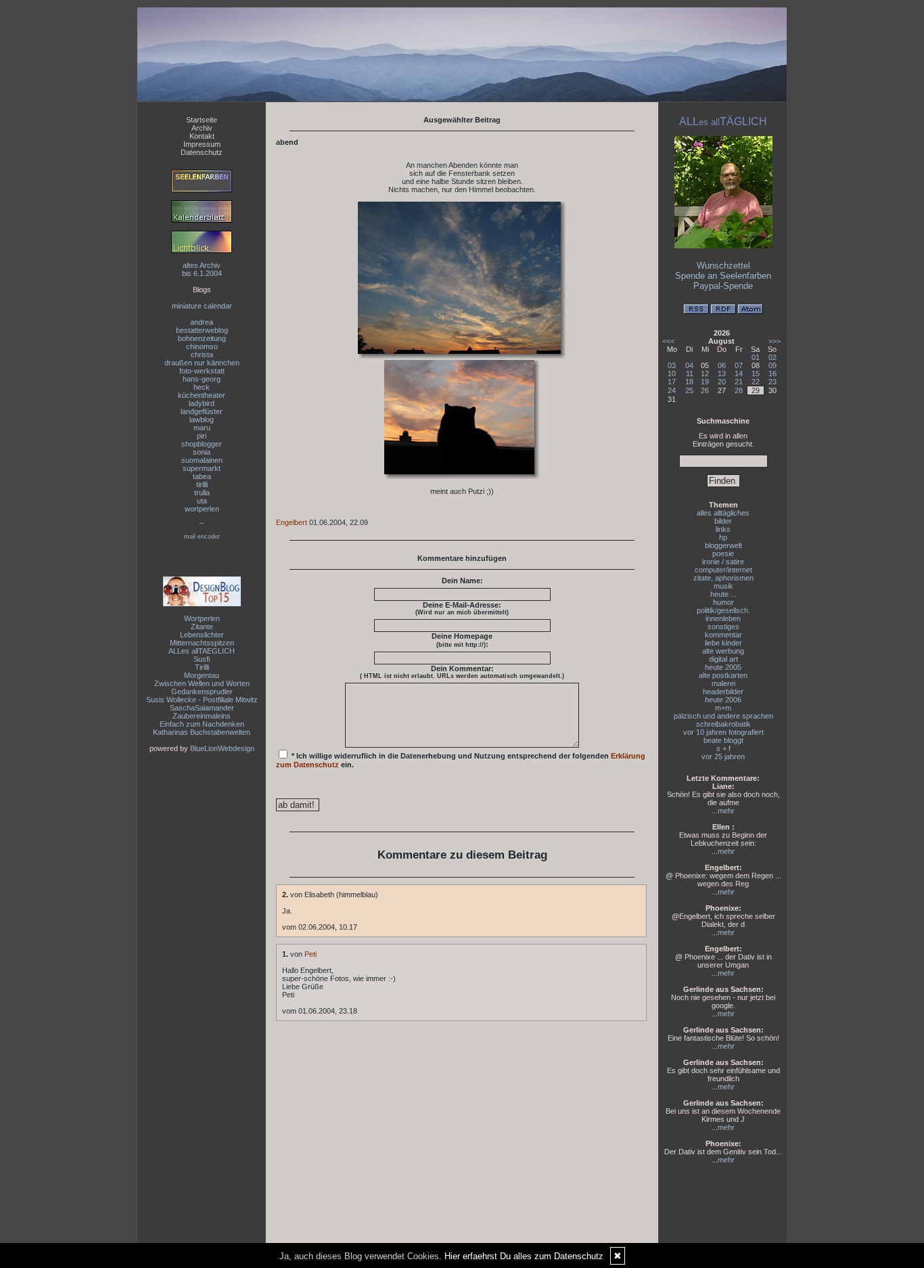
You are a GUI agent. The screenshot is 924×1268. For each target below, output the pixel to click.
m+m (723, 708)
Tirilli (202, 667)
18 (689, 382)
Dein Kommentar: (462, 671)
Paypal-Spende (723, 286)
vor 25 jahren (723, 756)
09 (772, 365)
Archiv (201, 128)
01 (756, 357)
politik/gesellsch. (723, 610)
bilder (723, 521)
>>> (774, 341)
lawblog (201, 419)
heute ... (723, 594)
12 (705, 373)
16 (772, 373)
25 (689, 390)
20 (722, 382)
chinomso (202, 346)
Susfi (201, 659)
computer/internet (723, 570)
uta (202, 501)
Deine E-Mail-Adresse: (462, 608)
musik (723, 586)
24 (672, 390)
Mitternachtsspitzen (202, 643)
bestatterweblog (202, 330)
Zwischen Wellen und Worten (202, 683)
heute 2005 (723, 667)
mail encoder (202, 536)
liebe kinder (723, 643)
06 (722, 365)
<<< (668, 341)
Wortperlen (202, 618)
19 (705, 382)
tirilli (202, 484)
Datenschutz (202, 152)
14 (739, 373)
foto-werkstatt (202, 371)
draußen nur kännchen (201, 363)
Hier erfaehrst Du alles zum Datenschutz (523, 1256)
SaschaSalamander (202, 708)
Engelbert (291, 522)
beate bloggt (723, 740)
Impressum (202, 144)
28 (739, 390)
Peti (310, 954)
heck (201, 387)
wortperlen (202, 509)
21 (739, 382)
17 (672, 382)
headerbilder (723, 691)
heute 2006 (723, 700)
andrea (201, 322)
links (723, 529)
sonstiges (723, 626)
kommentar (723, 635)
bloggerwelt (723, 545)
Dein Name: (462, 580)
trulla (202, 493)
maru (201, 428)
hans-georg (202, 379)
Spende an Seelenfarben (723, 276)
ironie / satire (723, 562)
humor (723, 602)
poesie (723, 553)
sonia (201, 452)
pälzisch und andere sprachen (723, 716)
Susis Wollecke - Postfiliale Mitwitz (202, 700)
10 (672, 373)
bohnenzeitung (202, 338)
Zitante (202, 626)
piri (201, 436)
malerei (723, 683)
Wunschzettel (723, 266)
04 (689, 365)
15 (756, 373)
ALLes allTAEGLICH (201, 651)
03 (672, 365)
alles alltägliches (723, 513)
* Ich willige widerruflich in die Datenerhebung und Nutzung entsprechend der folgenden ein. (460, 760)
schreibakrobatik (723, 724)
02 (772, 357)
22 (756, 382)
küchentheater (201, 395)
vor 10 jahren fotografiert (723, 732)
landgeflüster (202, 411)
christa (202, 354)
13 (722, 373)
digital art (723, 659)
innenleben (723, 618)
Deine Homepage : (462, 640)
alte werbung (723, 651)
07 (739, 365)
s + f (723, 748)
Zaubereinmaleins (201, 716)
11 (689, 373)
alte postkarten (723, 675)
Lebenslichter (202, 635)
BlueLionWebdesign (222, 748)
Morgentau (201, 675)
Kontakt (201, 136)
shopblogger (201, 444)
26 (705, 390)
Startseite (201, 120)
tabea (202, 476)
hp (723, 537)
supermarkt (202, 468)
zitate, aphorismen (723, 578)
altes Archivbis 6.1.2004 (202, 269)
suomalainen (202, 460)
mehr (726, 811)
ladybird (201, 403)
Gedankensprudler (202, 691)
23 (772, 382)
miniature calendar (202, 306)
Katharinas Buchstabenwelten (201, 732)
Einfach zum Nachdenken (202, 724)
